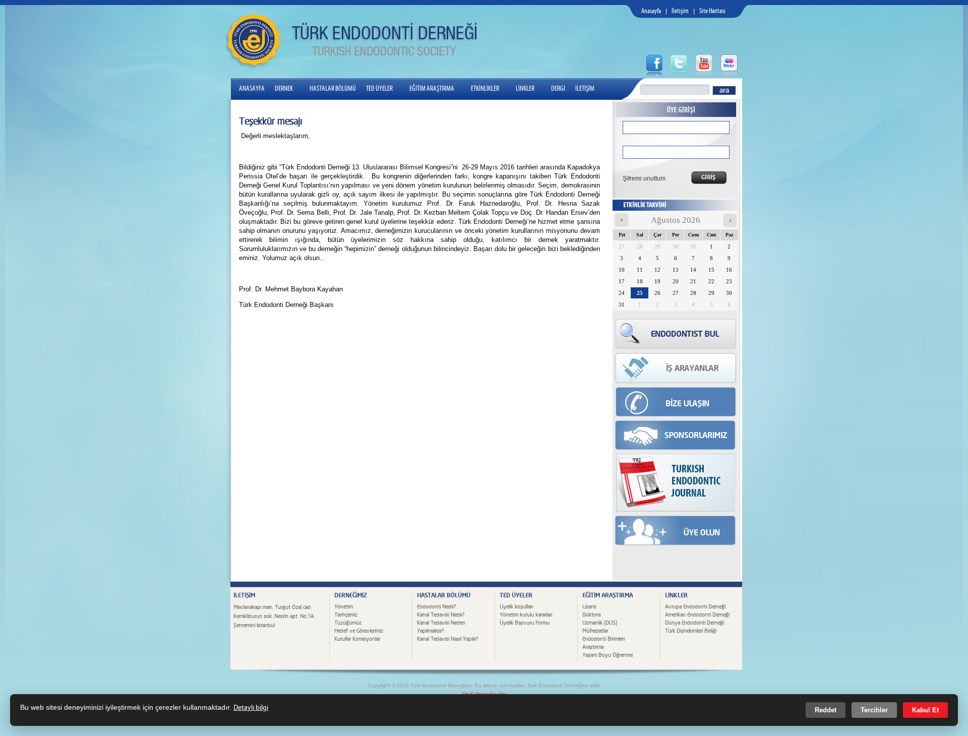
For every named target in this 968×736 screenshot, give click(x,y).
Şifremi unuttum (641, 178)
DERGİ (558, 89)
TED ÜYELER (379, 89)
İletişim (680, 11)
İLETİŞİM (584, 89)
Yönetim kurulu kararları (526, 614)
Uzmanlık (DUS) (599, 623)
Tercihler (874, 710)
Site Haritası (712, 11)
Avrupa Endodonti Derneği (695, 606)
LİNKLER (525, 89)
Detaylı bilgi (250, 708)
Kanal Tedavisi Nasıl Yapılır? (447, 639)
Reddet (825, 710)
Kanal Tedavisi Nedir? (440, 614)
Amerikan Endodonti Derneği (697, 614)
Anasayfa (651, 11)
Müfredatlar (595, 631)
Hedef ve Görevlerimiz (358, 631)
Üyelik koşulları (516, 606)
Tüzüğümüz (347, 623)
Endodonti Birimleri (603, 639)
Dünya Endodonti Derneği (694, 623)
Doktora (591, 614)
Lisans (589, 606)
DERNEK (284, 89)
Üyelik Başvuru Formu (525, 623)
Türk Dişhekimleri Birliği (690, 631)
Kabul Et (925, 710)
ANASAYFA (252, 89)
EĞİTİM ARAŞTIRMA (431, 89)
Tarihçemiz (345, 614)
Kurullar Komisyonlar (357, 639)
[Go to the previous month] (622, 225)
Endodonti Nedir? (436, 606)
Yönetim (343, 606)
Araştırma (592, 647)
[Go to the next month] (730, 225)
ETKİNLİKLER (485, 89)
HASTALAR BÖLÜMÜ (333, 89)
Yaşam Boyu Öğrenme (607, 655)
